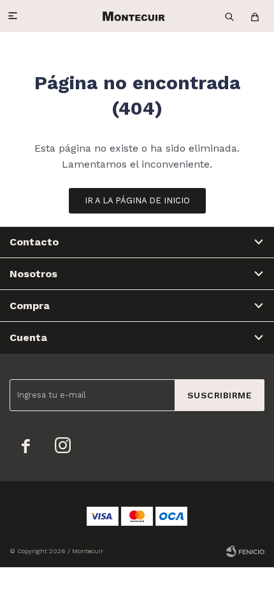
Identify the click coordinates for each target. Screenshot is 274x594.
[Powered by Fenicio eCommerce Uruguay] (245, 551)
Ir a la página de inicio (137, 200)
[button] (229, 16)
